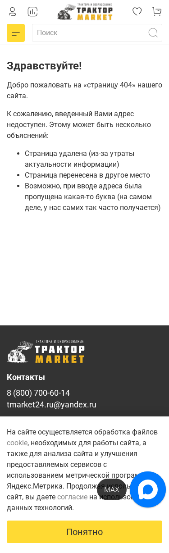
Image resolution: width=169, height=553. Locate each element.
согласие (72, 497)
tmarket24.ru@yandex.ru (51, 404)
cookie (17, 443)
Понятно (84, 531)
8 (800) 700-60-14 (38, 393)
